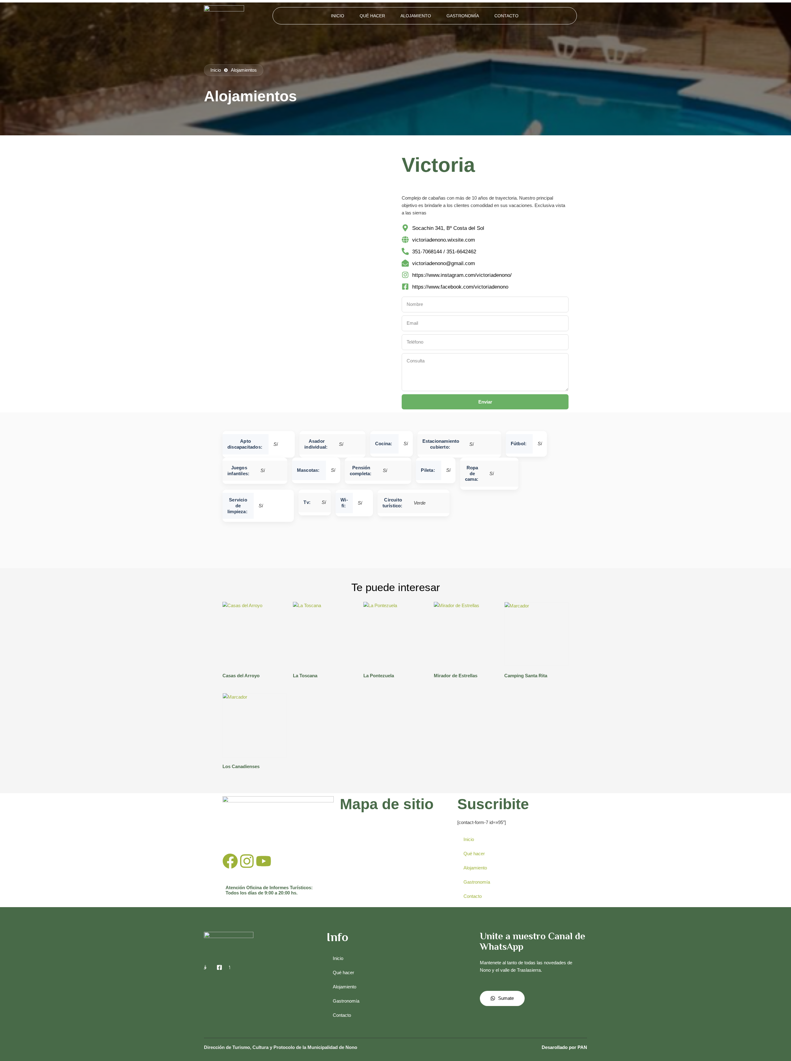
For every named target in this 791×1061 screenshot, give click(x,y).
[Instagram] (247, 861)
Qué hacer (372, 15)
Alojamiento (415, 15)
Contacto (506, 15)
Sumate (506, 998)
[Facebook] (230, 861)
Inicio (337, 15)
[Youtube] (263, 861)
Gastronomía (462, 15)
